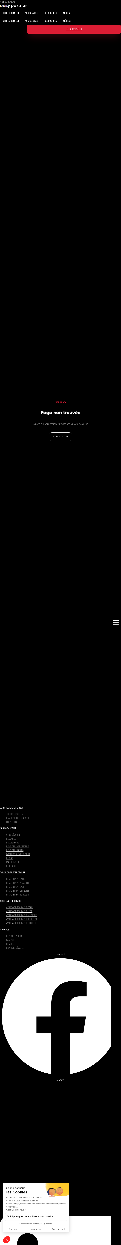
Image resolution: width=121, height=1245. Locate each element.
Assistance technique (11, 901)
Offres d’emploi (11, 13)
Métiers (67, 13)
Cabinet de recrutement (12, 872)
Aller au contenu (7, 1)
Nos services (31, 13)
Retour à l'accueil (60, 436)
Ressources (51, 13)
